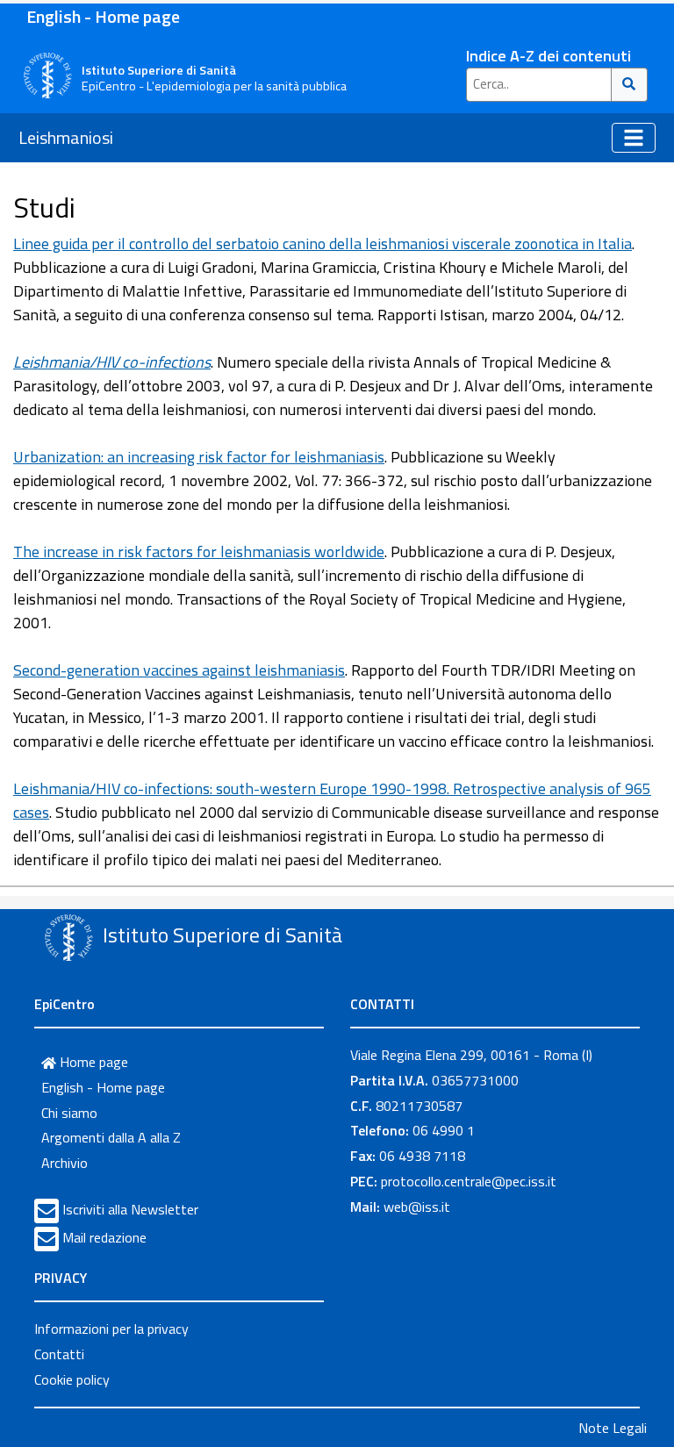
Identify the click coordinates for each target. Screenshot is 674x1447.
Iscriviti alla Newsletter (130, 1209)
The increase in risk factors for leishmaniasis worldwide (198, 551)
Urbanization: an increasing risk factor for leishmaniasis (198, 457)
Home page (92, 1061)
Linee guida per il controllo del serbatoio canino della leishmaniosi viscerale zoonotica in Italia (322, 243)
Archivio (64, 1162)
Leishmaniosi (65, 137)
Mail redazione (104, 1237)
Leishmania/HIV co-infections (112, 362)
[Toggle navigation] (634, 138)
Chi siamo (69, 1112)
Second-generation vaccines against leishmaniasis (179, 670)
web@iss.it (417, 1206)
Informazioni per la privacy (111, 1328)
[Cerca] (630, 85)
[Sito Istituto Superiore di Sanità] (68, 937)
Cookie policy (72, 1379)
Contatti (59, 1354)
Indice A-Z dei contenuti (548, 56)
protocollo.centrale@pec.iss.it (468, 1181)
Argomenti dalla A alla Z (111, 1137)
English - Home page (103, 16)
